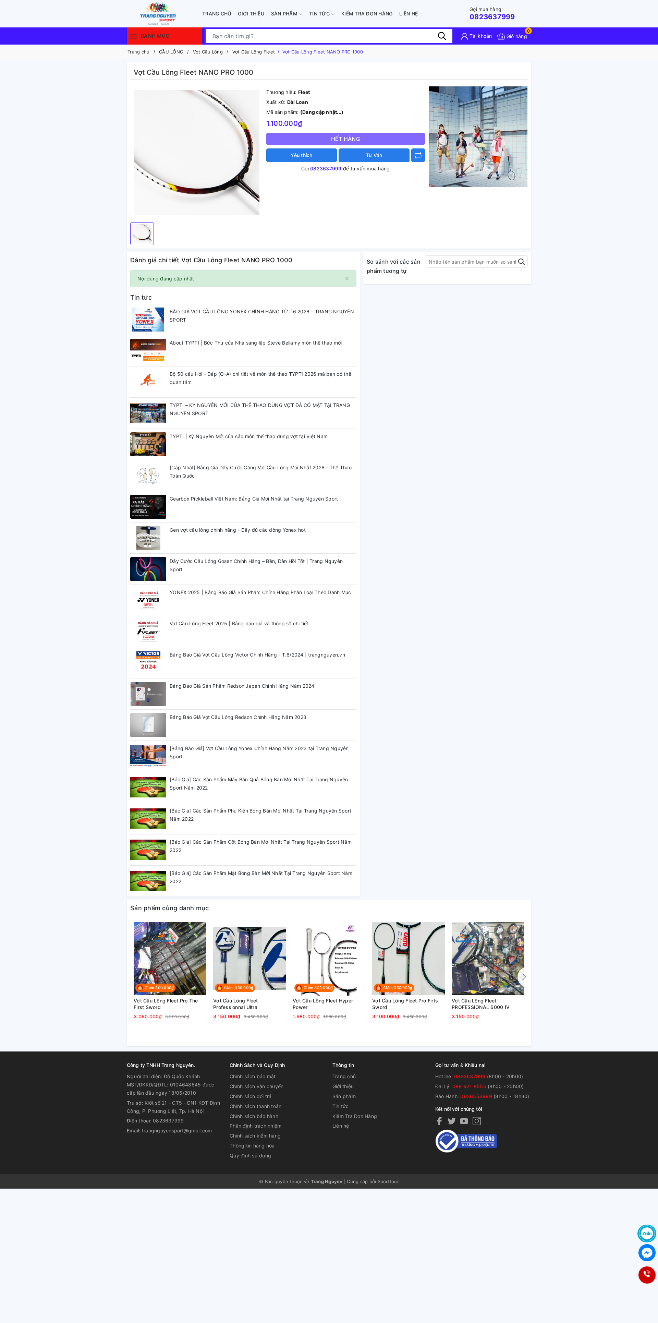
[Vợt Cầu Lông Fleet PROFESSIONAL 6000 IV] (488, 959)
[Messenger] (646, 1252)
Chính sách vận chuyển (256, 1086)
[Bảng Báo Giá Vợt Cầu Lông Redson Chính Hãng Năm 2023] (148, 725)
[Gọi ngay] (647, 1275)
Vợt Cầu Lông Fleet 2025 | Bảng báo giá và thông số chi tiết (239, 623)
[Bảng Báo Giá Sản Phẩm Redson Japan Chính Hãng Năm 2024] (148, 694)
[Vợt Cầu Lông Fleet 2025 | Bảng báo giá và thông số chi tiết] (148, 632)
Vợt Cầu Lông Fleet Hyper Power (323, 1004)
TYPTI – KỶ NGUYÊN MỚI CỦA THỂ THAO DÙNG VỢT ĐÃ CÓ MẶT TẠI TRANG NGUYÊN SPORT (260, 409)
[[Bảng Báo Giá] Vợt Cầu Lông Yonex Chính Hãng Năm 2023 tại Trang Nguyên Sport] (148, 756)
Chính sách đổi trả (251, 1096)
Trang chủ (216, 13)
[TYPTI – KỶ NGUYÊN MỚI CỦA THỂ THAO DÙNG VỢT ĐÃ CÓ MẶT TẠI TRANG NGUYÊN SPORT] (148, 413)
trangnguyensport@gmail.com (177, 1130)
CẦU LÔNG (171, 52)
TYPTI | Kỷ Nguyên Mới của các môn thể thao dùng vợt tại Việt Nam (249, 436)
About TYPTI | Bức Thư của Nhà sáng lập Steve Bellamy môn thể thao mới (256, 343)
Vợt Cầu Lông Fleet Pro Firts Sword (405, 1004)
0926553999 (476, 1096)
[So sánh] (418, 155)
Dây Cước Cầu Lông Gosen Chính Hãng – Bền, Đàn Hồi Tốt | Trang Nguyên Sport (256, 565)
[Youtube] (464, 1120)
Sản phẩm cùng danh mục (169, 908)
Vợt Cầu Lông (208, 52)
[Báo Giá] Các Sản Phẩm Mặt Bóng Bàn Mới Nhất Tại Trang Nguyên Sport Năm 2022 (261, 877)
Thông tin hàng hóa (252, 1145)
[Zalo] (646, 1233)
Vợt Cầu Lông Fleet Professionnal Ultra (235, 1004)
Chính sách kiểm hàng (255, 1136)
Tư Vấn (374, 155)
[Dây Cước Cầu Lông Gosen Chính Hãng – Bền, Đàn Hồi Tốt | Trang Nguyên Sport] (148, 569)
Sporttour (388, 1181)
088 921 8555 (469, 1086)
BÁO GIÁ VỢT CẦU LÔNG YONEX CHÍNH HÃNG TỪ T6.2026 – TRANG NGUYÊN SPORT (262, 316)
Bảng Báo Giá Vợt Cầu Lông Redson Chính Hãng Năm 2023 (238, 717)
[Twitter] (452, 1120)
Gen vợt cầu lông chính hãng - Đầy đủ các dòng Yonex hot (238, 530)
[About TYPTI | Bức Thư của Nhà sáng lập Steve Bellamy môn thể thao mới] (148, 351)
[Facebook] (439, 1120)
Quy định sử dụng (250, 1155)
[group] (196, 152)
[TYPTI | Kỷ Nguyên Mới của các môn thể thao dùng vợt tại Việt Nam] (148, 444)
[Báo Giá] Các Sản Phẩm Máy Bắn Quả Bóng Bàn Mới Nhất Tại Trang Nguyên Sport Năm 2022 (259, 784)
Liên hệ (408, 13)
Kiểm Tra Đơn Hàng (366, 13)
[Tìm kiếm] (442, 36)
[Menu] (133, 36)
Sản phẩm (285, 13)
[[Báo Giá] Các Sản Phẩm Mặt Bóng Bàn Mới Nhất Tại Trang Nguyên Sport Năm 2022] (148, 881)
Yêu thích (301, 155)
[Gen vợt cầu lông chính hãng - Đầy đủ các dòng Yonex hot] (148, 538)
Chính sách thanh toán (255, 1106)
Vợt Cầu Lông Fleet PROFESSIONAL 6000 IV (481, 1004)
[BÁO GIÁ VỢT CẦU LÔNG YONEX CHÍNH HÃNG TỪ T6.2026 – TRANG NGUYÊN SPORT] (148, 320)
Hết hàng (345, 138)
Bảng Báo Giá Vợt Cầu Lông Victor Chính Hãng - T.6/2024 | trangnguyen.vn (257, 655)
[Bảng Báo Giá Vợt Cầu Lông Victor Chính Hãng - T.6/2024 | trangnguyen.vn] (148, 663)
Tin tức (320, 13)
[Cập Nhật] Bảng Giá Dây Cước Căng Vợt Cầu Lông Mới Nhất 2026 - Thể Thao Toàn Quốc (261, 472)
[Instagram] (477, 1120)
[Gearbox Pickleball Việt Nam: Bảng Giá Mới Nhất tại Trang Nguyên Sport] (148, 507)
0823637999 (492, 13)
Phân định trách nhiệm (255, 1126)
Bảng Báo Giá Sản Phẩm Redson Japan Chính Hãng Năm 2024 (242, 686)
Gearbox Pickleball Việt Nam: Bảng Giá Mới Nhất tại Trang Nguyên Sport (254, 499)
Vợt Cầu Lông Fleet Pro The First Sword (166, 1004)
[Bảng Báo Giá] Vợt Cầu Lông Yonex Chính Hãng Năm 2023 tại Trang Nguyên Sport (259, 752)
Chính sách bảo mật (253, 1076)
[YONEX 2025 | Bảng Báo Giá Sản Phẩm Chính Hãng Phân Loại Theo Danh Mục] (148, 600)
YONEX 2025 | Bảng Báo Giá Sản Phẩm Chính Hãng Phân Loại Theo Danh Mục (260, 592)
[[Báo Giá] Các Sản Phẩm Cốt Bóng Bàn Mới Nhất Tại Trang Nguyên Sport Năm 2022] (148, 850)
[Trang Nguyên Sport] (478, 136)
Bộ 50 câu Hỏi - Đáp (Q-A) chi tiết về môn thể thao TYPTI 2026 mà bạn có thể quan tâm (260, 378)
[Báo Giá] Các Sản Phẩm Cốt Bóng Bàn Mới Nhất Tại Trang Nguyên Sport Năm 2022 (261, 846)
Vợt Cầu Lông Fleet (253, 52)
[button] (522, 977)
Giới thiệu (251, 13)
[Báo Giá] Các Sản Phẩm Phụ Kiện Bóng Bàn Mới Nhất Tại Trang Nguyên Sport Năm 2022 (260, 815)
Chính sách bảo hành (254, 1116)
